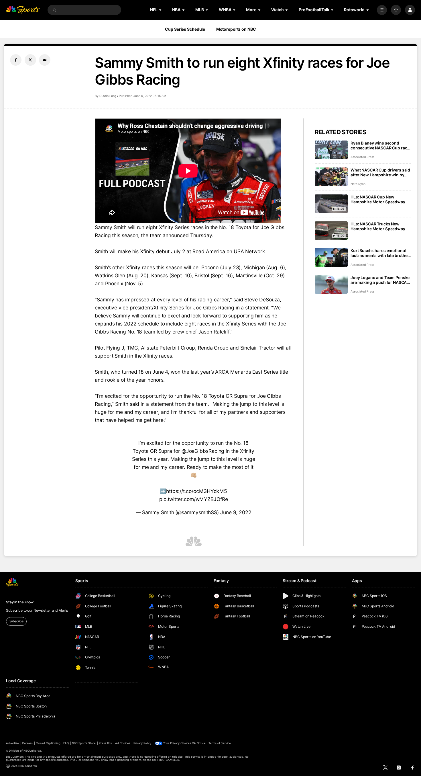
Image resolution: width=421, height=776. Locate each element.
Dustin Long (107, 96)
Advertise (12, 743)
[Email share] (44, 60)
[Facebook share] (15, 60)
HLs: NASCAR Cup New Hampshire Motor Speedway (378, 199)
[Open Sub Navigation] (160, 10)
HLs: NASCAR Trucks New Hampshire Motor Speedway (378, 226)
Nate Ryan (358, 184)
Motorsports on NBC (236, 29)
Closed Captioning (48, 743)
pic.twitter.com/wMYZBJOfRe (193, 499)
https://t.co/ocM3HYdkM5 (196, 491)
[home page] (23, 10)
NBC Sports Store (84, 743)
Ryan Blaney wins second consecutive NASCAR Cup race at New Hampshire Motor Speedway (380, 145)
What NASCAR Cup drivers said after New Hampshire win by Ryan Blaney (380, 172)
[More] (382, 10)
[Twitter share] (30, 60)
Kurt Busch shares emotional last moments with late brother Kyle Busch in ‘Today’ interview (380, 253)
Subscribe (16, 621)
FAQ (66, 743)
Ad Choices (122, 743)
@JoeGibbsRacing (203, 451)
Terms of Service (219, 743)
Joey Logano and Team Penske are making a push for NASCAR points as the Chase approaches (380, 280)
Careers (27, 743)
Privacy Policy (142, 743)
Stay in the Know (20, 602)
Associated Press (362, 157)
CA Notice (198, 743)
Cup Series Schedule (185, 29)
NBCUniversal (32, 750)
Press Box (105, 743)
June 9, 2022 (235, 512)
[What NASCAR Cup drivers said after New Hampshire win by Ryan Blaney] (331, 176)
